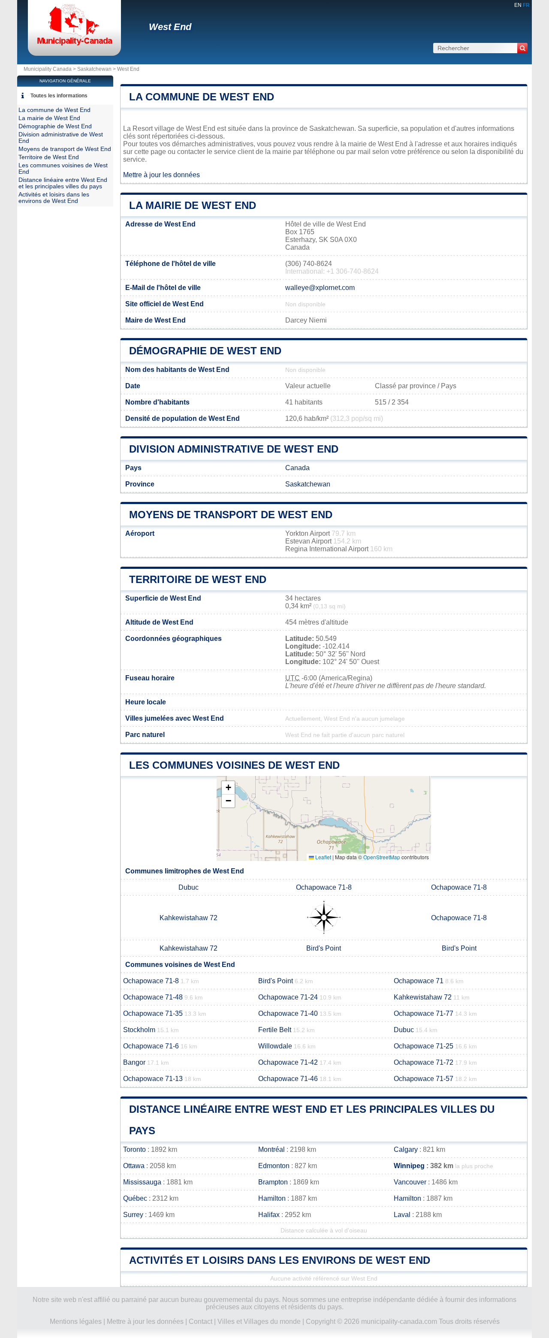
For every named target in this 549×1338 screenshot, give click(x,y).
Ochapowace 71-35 (153, 1013)
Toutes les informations (58, 96)
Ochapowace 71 (418, 981)
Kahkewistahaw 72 (188, 917)
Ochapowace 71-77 (423, 1013)
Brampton (273, 1182)
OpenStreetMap (381, 857)
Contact (200, 1321)
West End (170, 26)
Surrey (133, 1214)
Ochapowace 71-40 (288, 1013)
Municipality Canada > (50, 69)
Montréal (271, 1149)
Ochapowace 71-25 (423, 1046)
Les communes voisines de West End (234, 765)
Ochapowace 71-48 (153, 997)
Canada (297, 467)
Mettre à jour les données (161, 174)
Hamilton (272, 1198)
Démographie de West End (205, 350)
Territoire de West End (197, 579)
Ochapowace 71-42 (288, 1062)
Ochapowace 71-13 (153, 1078)
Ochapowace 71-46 (288, 1078)
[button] (228, 787)
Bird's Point (323, 948)
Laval (402, 1214)
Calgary (406, 1149)
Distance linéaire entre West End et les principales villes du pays (62, 183)
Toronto (134, 1149)
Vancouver (410, 1182)
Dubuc (188, 887)
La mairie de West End (192, 205)
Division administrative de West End (233, 449)
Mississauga (142, 1182)
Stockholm (139, 1029)
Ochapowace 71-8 (324, 887)
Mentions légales (76, 1321)
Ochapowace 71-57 (423, 1078)
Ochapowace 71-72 (423, 1062)
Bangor (134, 1062)
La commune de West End (201, 97)
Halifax (269, 1214)
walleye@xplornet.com (320, 287)
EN (518, 5)
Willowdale (275, 1046)
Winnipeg (409, 1165)
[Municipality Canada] (74, 44)
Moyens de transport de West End (230, 514)
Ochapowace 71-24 (288, 997)
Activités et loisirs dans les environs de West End (279, 1260)
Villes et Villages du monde (259, 1321)
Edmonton (274, 1165)
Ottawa (134, 1165)
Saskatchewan (94, 69)
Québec (135, 1198)
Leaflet (322, 857)
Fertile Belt (274, 1029)
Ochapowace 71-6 (151, 1046)
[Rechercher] (522, 48)
